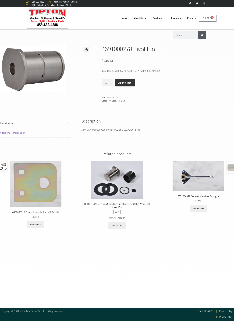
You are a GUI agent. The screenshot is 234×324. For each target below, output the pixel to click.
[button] (86, 49)
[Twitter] (197, 3)
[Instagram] (204, 3)
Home (124, 18)
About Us (138, 18)
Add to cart (124, 82)
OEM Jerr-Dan (118, 100)
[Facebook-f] (190, 3)
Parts (190, 18)
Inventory (176, 18)
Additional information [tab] (12, 132)
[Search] (202, 35)
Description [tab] (6, 123)
